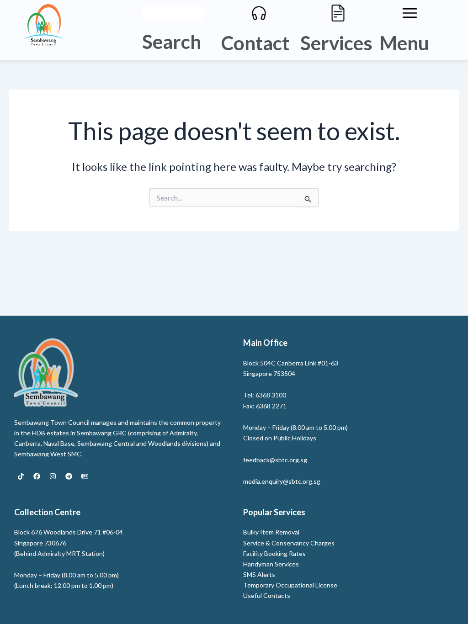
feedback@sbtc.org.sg (275, 460)
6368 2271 (271, 406)
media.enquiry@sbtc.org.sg (281, 481)
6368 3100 (270, 395)
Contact (255, 43)
